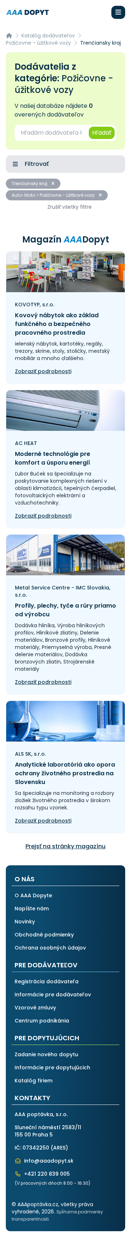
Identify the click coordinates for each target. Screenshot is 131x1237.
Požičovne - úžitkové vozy (38, 42)
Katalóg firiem (33, 1080)
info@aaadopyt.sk (48, 1160)
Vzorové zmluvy (35, 1007)
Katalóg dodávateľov (48, 35)
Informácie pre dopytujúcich (52, 1067)
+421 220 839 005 (46, 1173)
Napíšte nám (32, 908)
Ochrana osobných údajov (50, 947)
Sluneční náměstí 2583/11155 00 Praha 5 (48, 1131)
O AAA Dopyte (33, 895)
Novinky (25, 921)
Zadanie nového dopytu (46, 1054)
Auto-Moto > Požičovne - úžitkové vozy (54, 195)
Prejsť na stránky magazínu (65, 846)
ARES (59, 1147)
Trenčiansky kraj (30, 183)
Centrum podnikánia (42, 1020)
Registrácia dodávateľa (47, 981)
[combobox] (51, 132)
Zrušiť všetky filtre (69, 207)
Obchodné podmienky (44, 934)
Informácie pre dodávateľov (53, 994)
